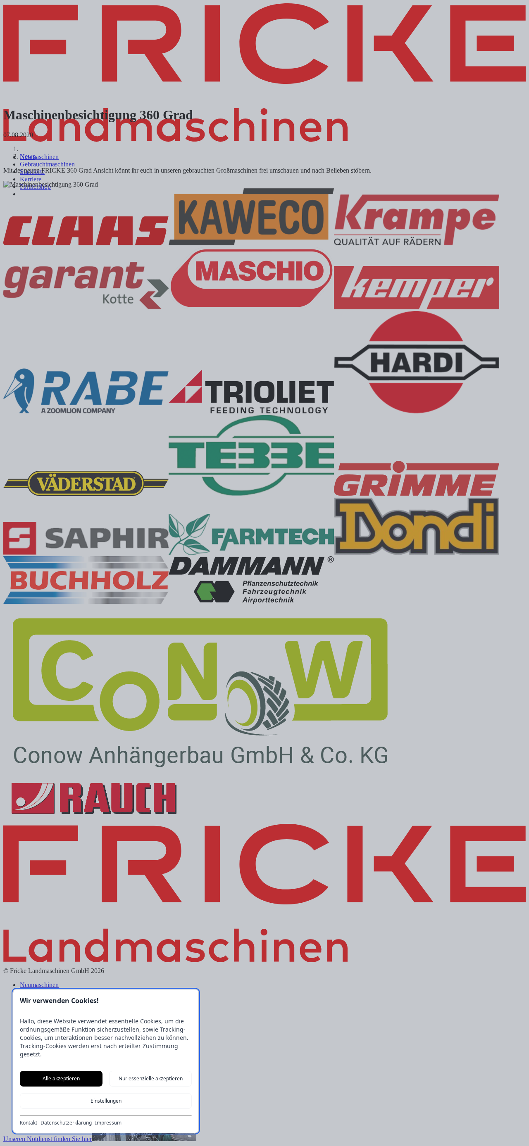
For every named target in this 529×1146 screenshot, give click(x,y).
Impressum (108, 1123)
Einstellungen (106, 1100)
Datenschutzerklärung (66, 1123)
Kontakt (28, 1123)
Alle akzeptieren (61, 1078)
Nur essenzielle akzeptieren (151, 1078)
